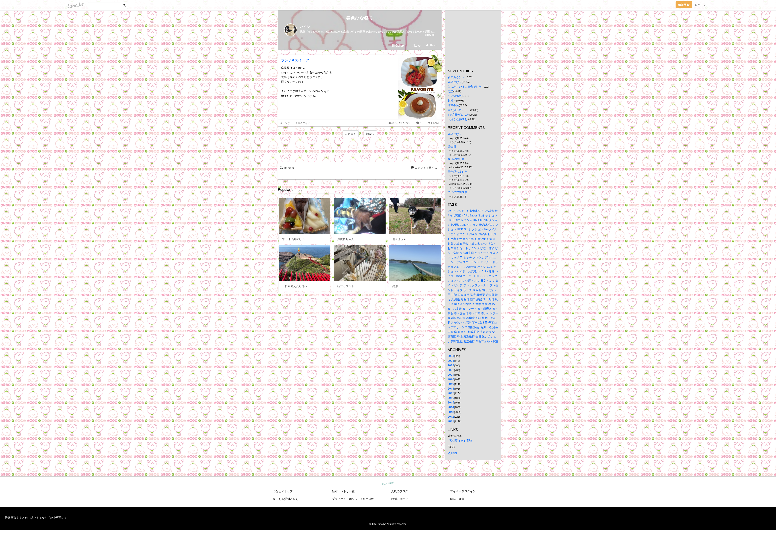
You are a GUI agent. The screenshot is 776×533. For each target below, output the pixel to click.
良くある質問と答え (285, 499)
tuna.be (388, 483)
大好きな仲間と (457, 119)
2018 (451, 388)
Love (417, 45)
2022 (451, 370)
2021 (451, 374)
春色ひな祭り (359, 18)
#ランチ (285, 123)
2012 (451, 416)
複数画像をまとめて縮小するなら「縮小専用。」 (36, 517)
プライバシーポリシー (346, 499)
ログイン (700, 5)
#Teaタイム (303, 123)
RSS (453, 453)
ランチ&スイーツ (295, 60)
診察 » (370, 134)
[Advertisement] (360, 149)
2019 (451, 384)
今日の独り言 (456, 159)
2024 (451, 360)
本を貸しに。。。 (459, 110)
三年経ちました (457, 171)
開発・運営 (457, 499)
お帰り (452, 100)
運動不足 (453, 105)
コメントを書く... (425, 167)
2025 (451, 356)
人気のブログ (399, 491)
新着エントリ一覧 (343, 491)
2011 (451, 421)
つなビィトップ (283, 491)
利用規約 (368, 499)
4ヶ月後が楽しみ (458, 114)
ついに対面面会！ (459, 192)
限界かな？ (455, 82)
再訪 (450, 91)
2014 (451, 407)
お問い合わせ (399, 499)
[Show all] (429, 35)
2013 (451, 412)
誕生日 (452, 146)
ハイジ (305, 26)
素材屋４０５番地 (460, 440)
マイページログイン (463, 491)
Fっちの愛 (454, 96)
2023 (451, 365)
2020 (451, 379)
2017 (451, 393)
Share (432, 45)
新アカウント (456, 77)
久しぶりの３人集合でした (465, 86)
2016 (451, 398)
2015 (451, 402)
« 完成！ (350, 134)
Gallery (400, 45)
